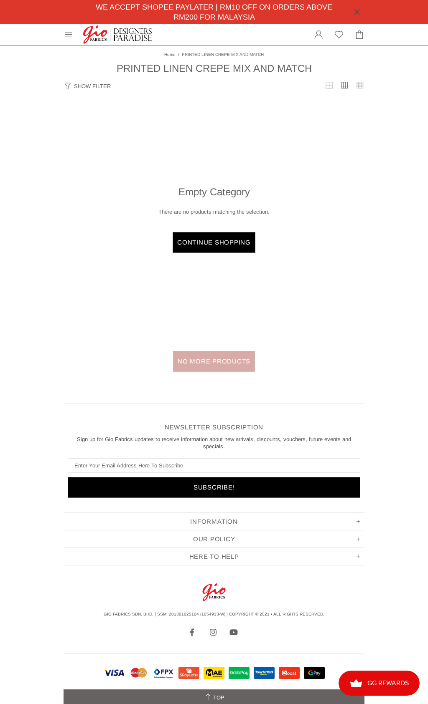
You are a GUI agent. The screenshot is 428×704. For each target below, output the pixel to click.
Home (170, 54)
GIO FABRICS (117, 34)
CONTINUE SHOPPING (214, 242)
